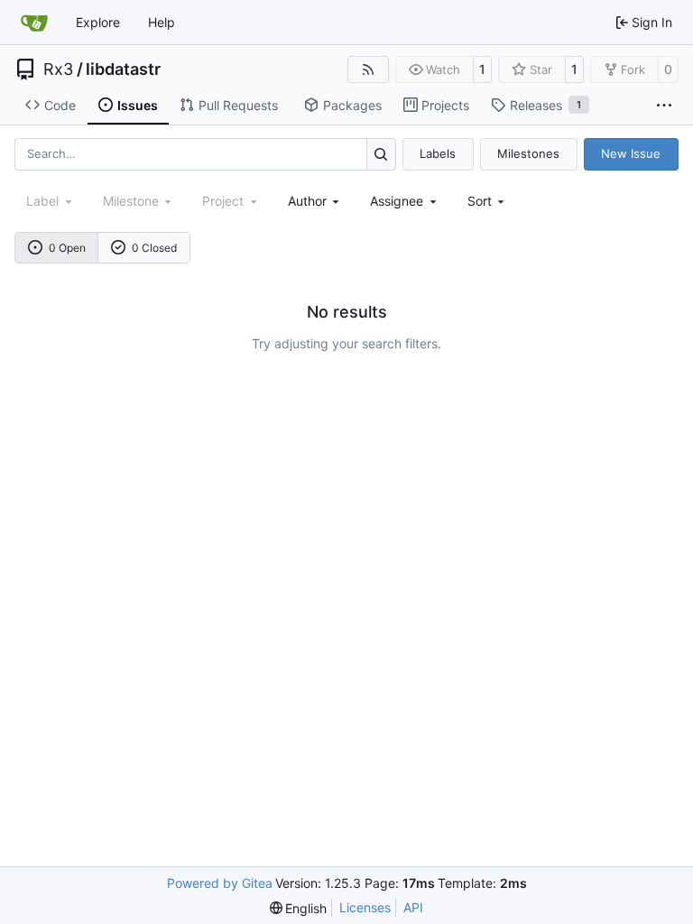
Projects (445, 105)
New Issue (631, 153)
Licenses (365, 907)
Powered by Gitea (220, 883)
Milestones (528, 153)
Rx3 (58, 69)
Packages (352, 105)
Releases (545, 105)
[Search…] (381, 154)
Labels (438, 153)
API (413, 907)
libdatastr (123, 69)
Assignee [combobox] (396, 200)
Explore (98, 22)
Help (161, 22)
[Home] (34, 22)
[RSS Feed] (368, 69)
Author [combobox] (307, 200)
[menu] (488, 200)
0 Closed (154, 247)
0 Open (67, 247)
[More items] (664, 106)
